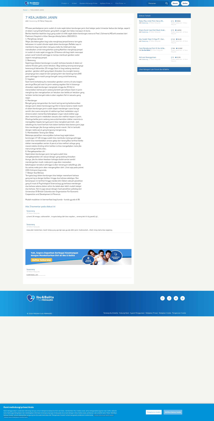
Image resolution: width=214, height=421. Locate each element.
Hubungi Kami (124, 313)
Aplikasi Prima (105, 3)
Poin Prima (119, 3)
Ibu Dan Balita (146, 50)
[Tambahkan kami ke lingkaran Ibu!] (182, 298)
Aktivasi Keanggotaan (147, 57)
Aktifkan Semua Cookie (173, 412)
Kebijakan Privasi (152, 313)
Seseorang (31, 211)
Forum (25, 10)
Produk (64, 3)
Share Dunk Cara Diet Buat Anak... (152, 30)
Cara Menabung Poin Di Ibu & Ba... (152, 48)
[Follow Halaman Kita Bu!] (162, 298)
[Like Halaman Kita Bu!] (169, 298)
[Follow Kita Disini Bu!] (176, 298)
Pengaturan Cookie (153, 412)
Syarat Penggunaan (137, 313)
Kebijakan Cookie (165, 313)
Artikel (74, 3)
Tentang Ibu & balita (110, 313)
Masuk (175, 3)
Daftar (185, 3)
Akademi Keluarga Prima (88, 3)
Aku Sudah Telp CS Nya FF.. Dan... (152, 39)
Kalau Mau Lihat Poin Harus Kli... (151, 21)
